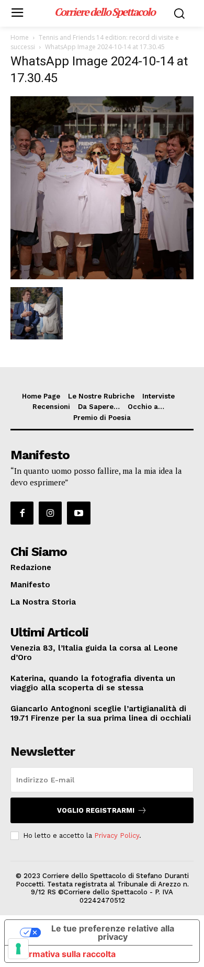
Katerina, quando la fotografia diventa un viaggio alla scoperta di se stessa (92, 683)
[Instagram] (50, 513)
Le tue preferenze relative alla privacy (112, 932)
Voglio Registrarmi (95, 810)
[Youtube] (78, 513)
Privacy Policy (116, 835)
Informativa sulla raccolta (64, 954)
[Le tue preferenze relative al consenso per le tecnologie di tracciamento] (18, 949)
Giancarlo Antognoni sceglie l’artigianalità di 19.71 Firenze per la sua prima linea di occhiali (100, 713)
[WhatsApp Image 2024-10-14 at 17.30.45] (102, 276)
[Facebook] (21, 513)
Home (19, 37)
